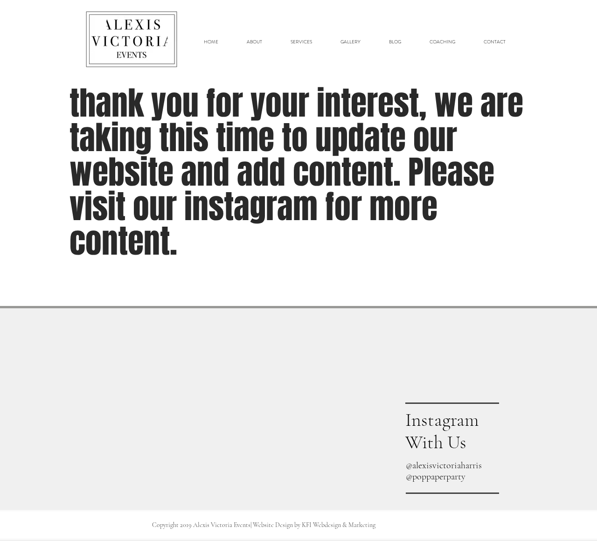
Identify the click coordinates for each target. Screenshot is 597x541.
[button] (301, 42)
